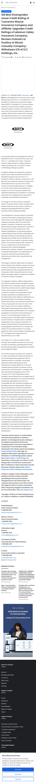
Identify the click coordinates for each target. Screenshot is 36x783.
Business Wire (7, 57)
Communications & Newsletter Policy (12, 727)
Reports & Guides (6, 709)
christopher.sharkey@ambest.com (12, 546)
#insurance (25, 95)
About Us (4, 672)
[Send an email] (11, 57)
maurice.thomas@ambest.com (11, 524)
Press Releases (5, 706)
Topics (3, 712)
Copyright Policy (6, 732)
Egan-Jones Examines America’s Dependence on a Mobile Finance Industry (8, 587)
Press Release (11, 7)
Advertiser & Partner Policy (9, 724)
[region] (18, 768)
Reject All (18, 779)
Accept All (18, 769)
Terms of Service (6, 740)
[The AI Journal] (11, 2)
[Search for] (34, 3)
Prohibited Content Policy (8, 738)
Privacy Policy (5, 735)
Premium (3, 704)
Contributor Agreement (8, 729)
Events (3, 698)
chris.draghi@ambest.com (9, 535)
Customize (18, 774)
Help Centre (4, 680)
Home (4, 7)
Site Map (3, 686)
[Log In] (31, 3)
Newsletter (4, 701)
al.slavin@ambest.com (8, 558)
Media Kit (4, 683)
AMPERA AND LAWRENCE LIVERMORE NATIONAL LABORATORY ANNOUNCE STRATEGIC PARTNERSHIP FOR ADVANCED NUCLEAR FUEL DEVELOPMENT (26, 575)
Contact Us (4, 678)
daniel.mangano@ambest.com (11, 512)
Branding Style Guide (7, 675)
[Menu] (2, 3)
